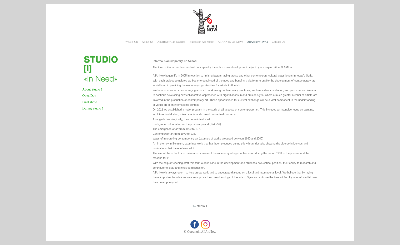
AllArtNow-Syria (257, 41)
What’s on (131, 41)
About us (147, 41)
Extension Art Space (202, 41)
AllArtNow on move (230, 41)
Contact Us (278, 41)
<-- (194, 206)
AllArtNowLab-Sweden (171, 41)
